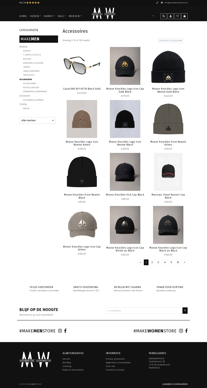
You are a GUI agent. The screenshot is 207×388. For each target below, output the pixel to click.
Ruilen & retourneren (73, 369)
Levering (67, 366)
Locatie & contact (115, 369)
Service (66, 359)
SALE (61, 16)
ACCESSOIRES (29, 83)
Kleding (23, 46)
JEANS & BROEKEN (31, 71)
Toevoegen (82, 79)
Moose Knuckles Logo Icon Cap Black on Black (168, 249)
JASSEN (26, 67)
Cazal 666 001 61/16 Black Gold (81, 88)
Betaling (67, 362)
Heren (34, 16)
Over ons (110, 366)
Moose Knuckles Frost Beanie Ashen (168, 143)
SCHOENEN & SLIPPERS (33, 100)
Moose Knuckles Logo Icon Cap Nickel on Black (125, 249)
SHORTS (27, 51)
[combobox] (170, 40)
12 (178, 262)
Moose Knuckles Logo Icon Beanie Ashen (82, 143)
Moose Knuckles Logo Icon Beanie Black (125, 143)
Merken (74, 16)
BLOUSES (27, 59)
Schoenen (24, 95)
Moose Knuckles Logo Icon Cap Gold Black (125, 90)
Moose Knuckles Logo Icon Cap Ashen (82, 248)
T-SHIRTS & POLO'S (32, 55)
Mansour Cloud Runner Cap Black (168, 196)
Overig (23, 104)
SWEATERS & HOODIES (33, 63)
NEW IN (26, 108)
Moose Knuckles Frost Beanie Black (82, 196)
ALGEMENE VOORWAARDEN (175, 384)
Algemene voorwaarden (118, 362)
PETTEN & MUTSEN (31, 87)
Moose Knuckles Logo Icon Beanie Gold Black (168, 90)
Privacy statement (115, 359)
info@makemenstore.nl (176, 2)
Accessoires (25, 79)
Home (23, 16)
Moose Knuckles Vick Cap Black (125, 194)
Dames (48, 16)
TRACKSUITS (28, 75)
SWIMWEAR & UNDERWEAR (35, 91)
